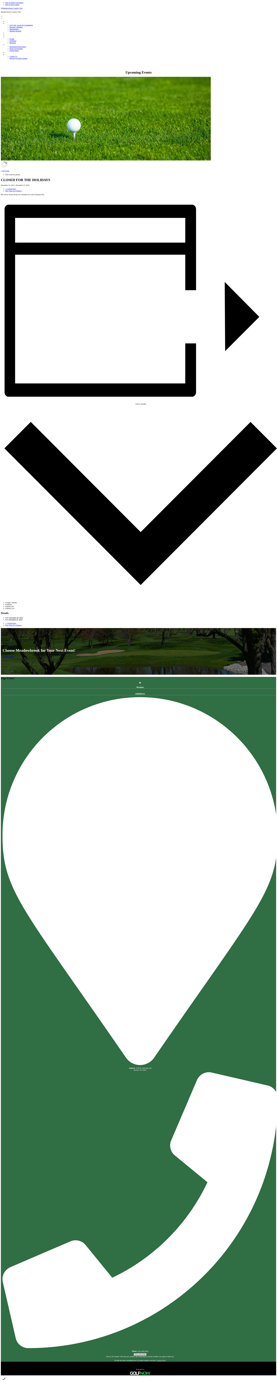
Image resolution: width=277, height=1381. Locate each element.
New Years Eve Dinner (13, 191)
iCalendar (8, 604)
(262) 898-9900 (143, 1351)
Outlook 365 (9, 606)
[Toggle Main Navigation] (2, 16)
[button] (12, 23)
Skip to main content (12, 5)
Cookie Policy (161, 1360)
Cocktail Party (10, 189)
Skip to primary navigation (14, 3)
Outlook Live (9, 608)
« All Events (5, 171)
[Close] (2, 18)
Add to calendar (140, 404)
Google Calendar (11, 603)
